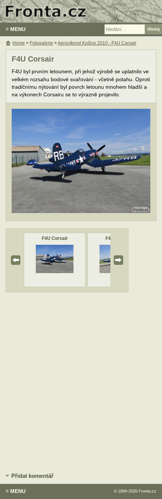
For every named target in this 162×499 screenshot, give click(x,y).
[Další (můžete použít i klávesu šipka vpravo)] (122, 162)
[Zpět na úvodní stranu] (81, 11)
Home (18, 43)
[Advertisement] (81, 381)
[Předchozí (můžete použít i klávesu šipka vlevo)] (40, 162)
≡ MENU (16, 29)
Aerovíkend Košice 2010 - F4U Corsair (97, 43)
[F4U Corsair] (54, 271)
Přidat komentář (32, 476)
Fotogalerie (41, 43)
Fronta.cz (147, 491)
